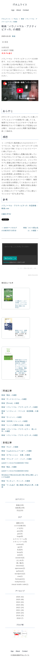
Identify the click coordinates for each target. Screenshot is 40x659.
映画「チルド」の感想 (10, 447)
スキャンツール (20, 541)
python (20, 571)
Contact (26, 10)
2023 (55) (20, 605)
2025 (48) (20, 599)
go (20, 534)
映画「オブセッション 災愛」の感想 (16, 455)
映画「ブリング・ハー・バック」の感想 (17, 459)
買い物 (20, 563)
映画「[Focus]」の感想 (10, 403)
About (18, 10)
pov (20, 531)
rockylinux (20, 581)
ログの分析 (20, 525)
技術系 (20, 508)
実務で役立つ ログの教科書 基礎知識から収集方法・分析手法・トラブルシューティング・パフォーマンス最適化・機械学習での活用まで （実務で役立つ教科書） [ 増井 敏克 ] (21, 366)
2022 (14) (20, 607)
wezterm (20, 558)
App (12, 10)
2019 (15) (20, 615)
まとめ (20, 560)
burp (20, 552)
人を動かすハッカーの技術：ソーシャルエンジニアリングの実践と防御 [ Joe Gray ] (21, 304)
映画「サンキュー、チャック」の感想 (16, 481)
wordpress (20, 574)
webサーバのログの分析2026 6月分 (15, 471)
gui (20, 547)
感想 (20, 523)
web (20, 555)
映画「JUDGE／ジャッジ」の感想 (14, 421)
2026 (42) (20, 597)
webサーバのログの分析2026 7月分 (15, 463)
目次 (6, 42)
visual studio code (20, 584)
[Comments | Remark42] (20, 260)
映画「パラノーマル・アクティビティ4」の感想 (20, 435)
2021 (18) (20, 610)
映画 (13, 36)
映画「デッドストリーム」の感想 (14, 399)
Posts (16, 19)
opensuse (20, 568)
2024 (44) (20, 602)
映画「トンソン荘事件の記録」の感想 (16, 425)
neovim (20, 566)
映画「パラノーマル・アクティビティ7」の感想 (20, 407)
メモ (20, 528)
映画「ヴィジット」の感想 (12, 417)
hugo (20, 536)
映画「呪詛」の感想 (9, 395)
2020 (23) (20, 613)
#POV (8, 214)
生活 (20, 550)
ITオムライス (6, 19)
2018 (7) (20, 618)
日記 (20, 510)
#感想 (4, 214)
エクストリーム (20, 539)
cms (20, 576)
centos (20, 544)
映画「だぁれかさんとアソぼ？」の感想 (17, 451)
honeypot (20, 579)
